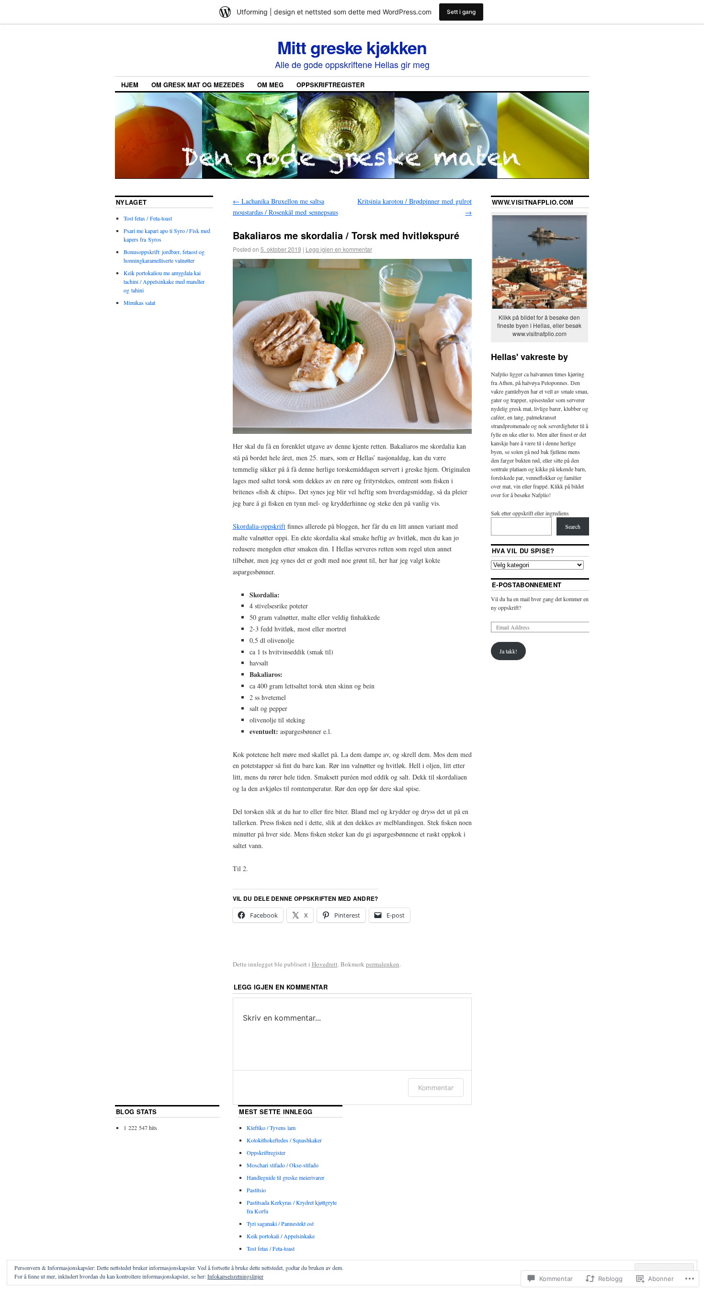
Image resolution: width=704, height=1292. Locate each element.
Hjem (129, 84)
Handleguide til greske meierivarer (285, 1177)
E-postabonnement (526, 584)
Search (572, 526)
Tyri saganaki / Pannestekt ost (280, 1223)
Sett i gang (461, 11)
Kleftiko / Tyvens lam (271, 1127)
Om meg (270, 84)
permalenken (382, 964)
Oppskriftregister (330, 84)
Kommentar (436, 1087)
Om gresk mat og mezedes (197, 84)
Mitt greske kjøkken (351, 47)
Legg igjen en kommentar (339, 249)
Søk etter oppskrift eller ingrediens (530, 513)
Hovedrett (325, 964)
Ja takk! (508, 651)
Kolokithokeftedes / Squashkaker (284, 1140)
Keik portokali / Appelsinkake (281, 1236)
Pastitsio (256, 1190)
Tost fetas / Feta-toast (148, 218)
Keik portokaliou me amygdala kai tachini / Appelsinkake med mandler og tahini (164, 281)
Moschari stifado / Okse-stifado (282, 1165)
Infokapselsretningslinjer (235, 1276)
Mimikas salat (139, 302)
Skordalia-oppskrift (259, 526)
